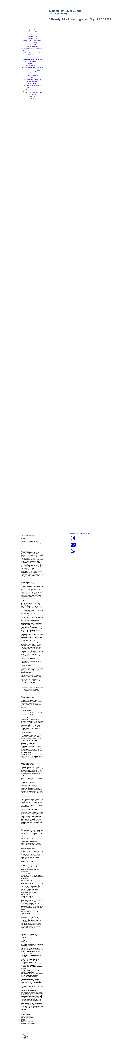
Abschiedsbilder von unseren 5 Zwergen (32, 59)
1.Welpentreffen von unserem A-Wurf (32, 53)
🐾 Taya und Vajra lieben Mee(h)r (32, 79)
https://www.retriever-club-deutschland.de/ (81, 533)
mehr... (50, 517)
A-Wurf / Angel (32, 44)
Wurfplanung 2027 (32, 32)
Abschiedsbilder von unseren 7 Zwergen (32, 48)
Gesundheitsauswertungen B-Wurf (32, 61)
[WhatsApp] (73, 551)
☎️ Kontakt (32, 96)
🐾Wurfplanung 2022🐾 (32, 36)
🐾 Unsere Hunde (32, 42)
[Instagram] (73, 538)
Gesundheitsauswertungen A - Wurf (32, 50)
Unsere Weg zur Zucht (32, 75)
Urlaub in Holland (32, 83)
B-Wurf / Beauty (32, 55)
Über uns (32, 73)
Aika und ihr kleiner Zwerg (32, 65)
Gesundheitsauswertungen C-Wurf (32, 71)
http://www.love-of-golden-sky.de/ (34, 543)
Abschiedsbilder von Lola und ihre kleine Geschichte (32, 68)
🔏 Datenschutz (32, 98)
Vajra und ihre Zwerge (32, 46)
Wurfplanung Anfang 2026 (32, 34)
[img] (32, 16)
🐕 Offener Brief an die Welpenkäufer (32, 92)
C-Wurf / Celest (32, 63)
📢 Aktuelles (32, 30)
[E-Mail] (73, 544)
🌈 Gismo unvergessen (32, 87)
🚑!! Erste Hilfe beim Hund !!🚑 (32, 85)
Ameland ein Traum (32, 81)
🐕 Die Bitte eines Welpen (32, 90)
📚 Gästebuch (32, 94)
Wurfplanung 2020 (32, 38)
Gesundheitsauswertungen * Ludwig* (32, 40)
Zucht (32, 77)
